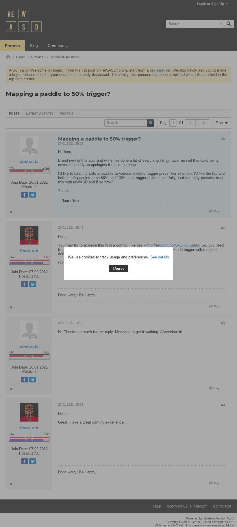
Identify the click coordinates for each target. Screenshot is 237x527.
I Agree (119, 269)
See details (159, 257)
